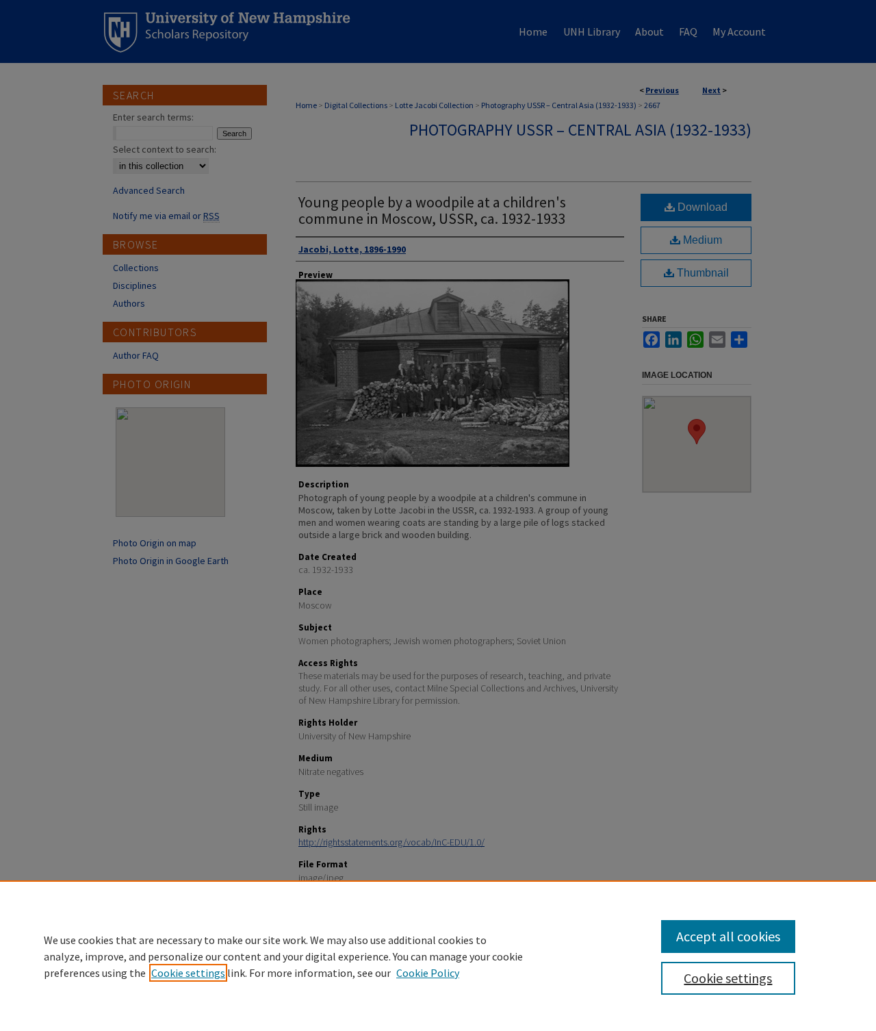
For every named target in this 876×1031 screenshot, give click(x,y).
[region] (438, 955)
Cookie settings (188, 973)
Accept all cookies (728, 936)
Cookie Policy (427, 973)
